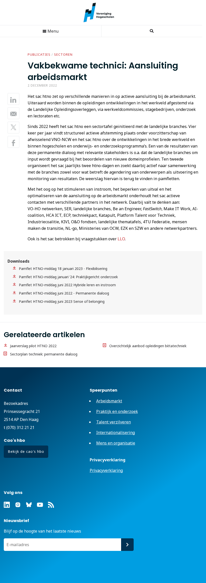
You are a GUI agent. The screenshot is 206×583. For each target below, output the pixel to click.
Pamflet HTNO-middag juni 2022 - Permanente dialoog (64, 293)
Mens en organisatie (115, 443)
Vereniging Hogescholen (101, 13)
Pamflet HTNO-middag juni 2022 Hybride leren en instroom (67, 284)
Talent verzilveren (113, 422)
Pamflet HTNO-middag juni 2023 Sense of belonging (62, 301)
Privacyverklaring (106, 470)
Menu (52, 31)
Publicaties (39, 54)
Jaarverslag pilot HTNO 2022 (33, 345)
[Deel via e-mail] (13, 113)
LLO (121, 239)
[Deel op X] (13, 127)
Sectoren (63, 54)
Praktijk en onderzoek (117, 411)
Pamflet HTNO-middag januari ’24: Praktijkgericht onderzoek (68, 276)
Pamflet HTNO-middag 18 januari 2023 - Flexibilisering (63, 268)
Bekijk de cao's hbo (26, 451)
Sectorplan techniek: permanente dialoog (43, 354)
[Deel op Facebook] (13, 142)
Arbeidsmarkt (109, 401)
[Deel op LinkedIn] (13, 99)
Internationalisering (115, 432)
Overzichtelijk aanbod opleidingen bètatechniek (147, 345)
